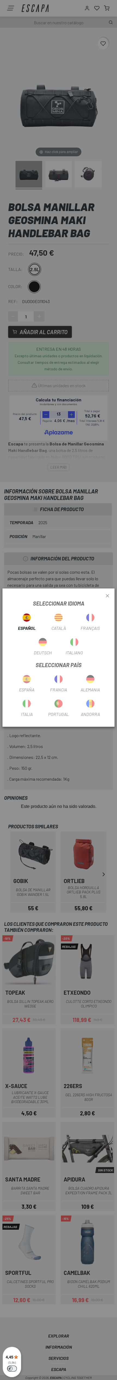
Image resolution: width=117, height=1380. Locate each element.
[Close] (107, 596)
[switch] (12, 1369)
